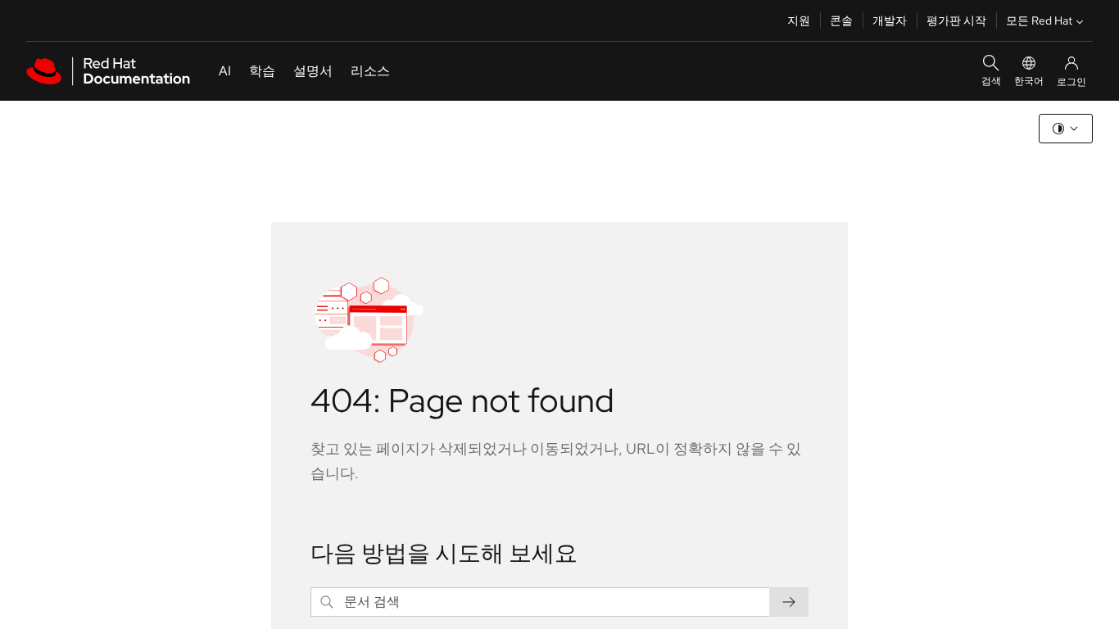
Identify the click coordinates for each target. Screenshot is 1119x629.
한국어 (1029, 81)
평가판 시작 (956, 20)
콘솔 (841, 20)
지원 (798, 20)
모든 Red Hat (1039, 20)
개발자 (889, 20)
